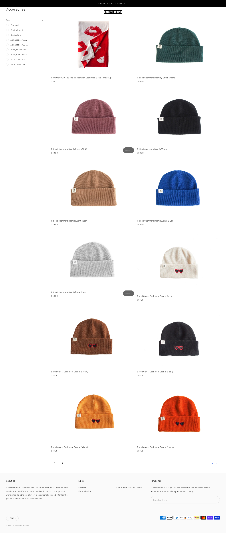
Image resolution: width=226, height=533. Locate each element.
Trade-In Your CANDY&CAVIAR (129, 487)
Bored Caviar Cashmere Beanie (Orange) (155, 447)
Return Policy (84, 491)
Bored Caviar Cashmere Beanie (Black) (155, 371)
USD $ (11, 518)
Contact (82, 487)
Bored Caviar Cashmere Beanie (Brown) (69, 371)
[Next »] (62, 462)
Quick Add (92, 68)
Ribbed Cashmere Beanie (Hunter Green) (155, 77)
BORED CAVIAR (94, 12)
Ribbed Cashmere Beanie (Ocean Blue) (154, 220)
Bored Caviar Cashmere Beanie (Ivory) (154, 296)
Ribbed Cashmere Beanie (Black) (152, 149)
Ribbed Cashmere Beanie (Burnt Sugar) (69, 220)
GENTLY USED (77, 12)
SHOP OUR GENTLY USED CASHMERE (113, 3)
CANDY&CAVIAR (23, 525)
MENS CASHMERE (41, 12)
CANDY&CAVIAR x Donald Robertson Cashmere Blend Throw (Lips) (82, 77)
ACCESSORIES (60, 12)
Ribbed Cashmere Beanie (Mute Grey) (68, 292)
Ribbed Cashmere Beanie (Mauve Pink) (69, 149)
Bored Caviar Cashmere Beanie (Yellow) (69, 447)
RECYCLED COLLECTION (18, 12)
